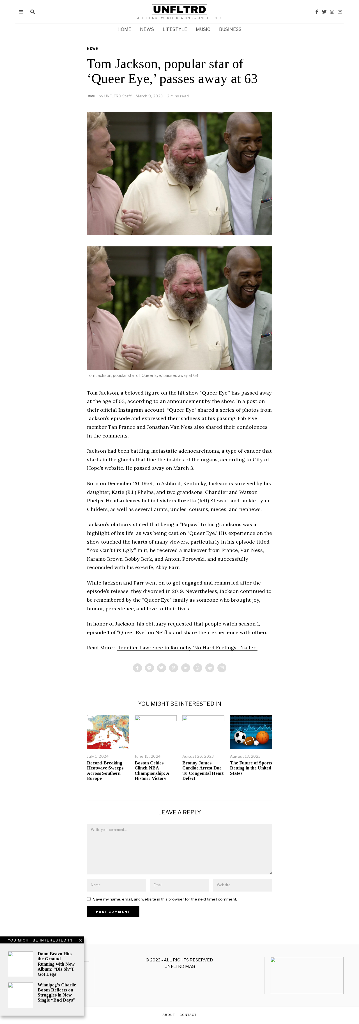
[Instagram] (332, 11)
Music (203, 29)
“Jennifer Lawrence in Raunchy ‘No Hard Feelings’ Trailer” (187, 647)
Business (230, 29)
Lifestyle (175, 29)
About (168, 1015)
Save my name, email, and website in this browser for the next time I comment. (165, 899)
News (147, 29)
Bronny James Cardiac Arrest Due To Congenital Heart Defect (203, 770)
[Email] (340, 11)
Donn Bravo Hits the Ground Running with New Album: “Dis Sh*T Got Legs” (56, 964)
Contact (188, 1015)
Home (124, 29)
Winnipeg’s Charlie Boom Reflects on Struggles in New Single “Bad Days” (57, 992)
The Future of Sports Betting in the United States (251, 768)
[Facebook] (317, 11)
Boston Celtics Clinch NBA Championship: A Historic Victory (152, 770)
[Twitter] (324, 11)
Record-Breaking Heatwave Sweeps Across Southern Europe (105, 770)
